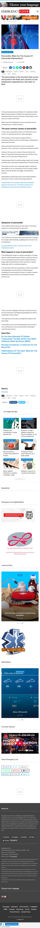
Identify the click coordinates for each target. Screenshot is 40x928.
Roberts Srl (21, 919)
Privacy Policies (15, 912)
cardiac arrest (9, 71)
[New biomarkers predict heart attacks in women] (11, 444)
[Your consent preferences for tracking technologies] (3, 925)
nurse (27, 71)
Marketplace (20, 671)
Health (15, 71)
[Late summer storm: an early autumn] (20, 596)
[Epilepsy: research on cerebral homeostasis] (29, 463)
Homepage (6, 906)
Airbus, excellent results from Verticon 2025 (20, 712)
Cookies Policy (25, 912)
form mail (14, 856)
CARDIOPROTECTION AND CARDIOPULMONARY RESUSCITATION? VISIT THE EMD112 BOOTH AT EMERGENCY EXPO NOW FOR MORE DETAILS (17, 185)
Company (12, 909)
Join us (27, 909)
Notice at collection (5, 926)
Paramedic (32, 71)
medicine (21, 71)
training (14, 73)
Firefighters (33, 906)
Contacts (33, 909)
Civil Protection (24, 906)
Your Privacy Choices (11, 924)
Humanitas (4, 392)
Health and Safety (7, 52)
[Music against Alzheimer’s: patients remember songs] (11, 463)
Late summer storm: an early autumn (20, 615)
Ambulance (14, 906)
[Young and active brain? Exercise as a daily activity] (29, 444)
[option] (20, 597)
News (20, 575)
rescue (3, 73)
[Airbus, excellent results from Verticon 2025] (20, 693)
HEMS (5, 909)
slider (9, 73)
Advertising (19, 909)
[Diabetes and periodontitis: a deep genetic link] (11, 423)
